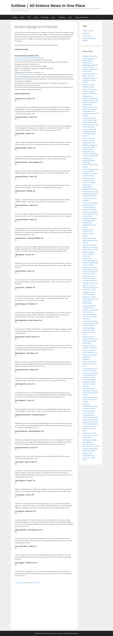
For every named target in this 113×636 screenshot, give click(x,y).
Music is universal (88, 138)
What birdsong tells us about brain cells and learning (90, 399)
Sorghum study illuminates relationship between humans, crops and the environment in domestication (90, 100)
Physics (36, 17)
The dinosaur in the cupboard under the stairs (89, 429)
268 (29, 583)
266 (23, 583)
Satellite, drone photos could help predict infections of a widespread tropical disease (90, 223)
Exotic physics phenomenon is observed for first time (90, 187)
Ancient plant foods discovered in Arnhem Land (90, 364)
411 (39, 583)
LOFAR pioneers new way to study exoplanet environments (90, 435)
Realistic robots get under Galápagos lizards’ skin (89, 254)
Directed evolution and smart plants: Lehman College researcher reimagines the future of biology (90, 111)
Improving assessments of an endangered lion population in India (90, 375)
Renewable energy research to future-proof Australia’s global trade (90, 154)
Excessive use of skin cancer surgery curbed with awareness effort (90, 120)
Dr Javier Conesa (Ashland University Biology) (29, 58)
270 (35, 583)
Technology (61, 17)
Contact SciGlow (88, 31)
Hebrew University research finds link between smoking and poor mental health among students (90, 145)
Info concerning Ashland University (25, 75)
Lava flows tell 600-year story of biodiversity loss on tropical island (91, 323)
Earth (28, 17)
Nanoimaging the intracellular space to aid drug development (90, 278)
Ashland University (20, 60)
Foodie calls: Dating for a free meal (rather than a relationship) (90, 214)
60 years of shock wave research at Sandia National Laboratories (90, 91)
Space (53, 17)
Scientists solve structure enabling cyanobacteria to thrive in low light (91, 194)
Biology (15, 17)
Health (22, 17)
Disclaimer (86, 33)
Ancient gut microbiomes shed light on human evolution (90, 406)
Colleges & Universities (81, 17)
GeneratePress (73, 633)
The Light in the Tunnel (90, 283)
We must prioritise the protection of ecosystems (90, 357)
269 (32, 583)
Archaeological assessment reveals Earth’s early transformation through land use (90, 162)
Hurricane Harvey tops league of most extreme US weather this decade (90, 422)
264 (18, 583)
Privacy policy (87, 36)
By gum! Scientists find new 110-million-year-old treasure (90, 317)
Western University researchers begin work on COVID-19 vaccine (90, 288)
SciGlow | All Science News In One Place (48, 5)
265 (21, 583)
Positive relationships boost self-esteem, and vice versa (90, 240)
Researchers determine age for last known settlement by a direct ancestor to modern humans (90, 78)
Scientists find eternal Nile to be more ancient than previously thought (90, 247)
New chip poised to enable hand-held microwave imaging (89, 180)
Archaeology (44, 17)
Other (70, 17)
